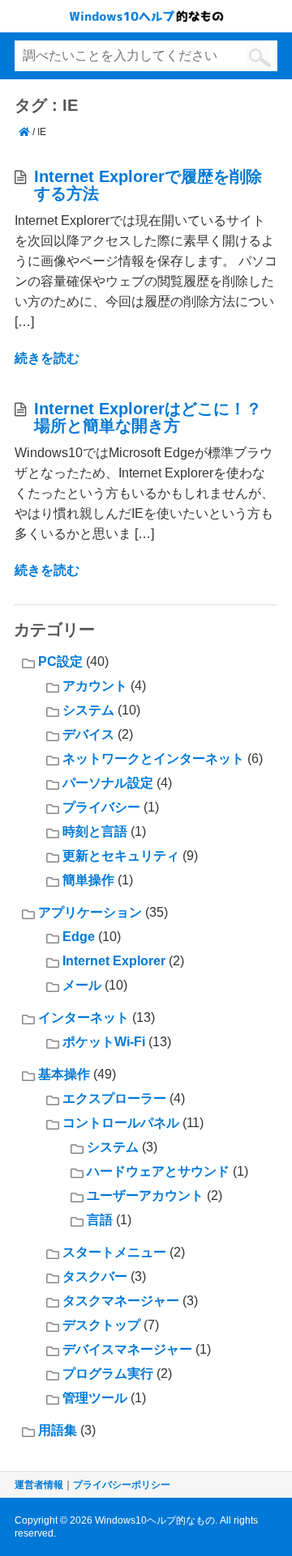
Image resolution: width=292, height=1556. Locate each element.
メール (81, 985)
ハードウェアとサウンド (158, 1171)
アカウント (94, 686)
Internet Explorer (113, 961)
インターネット (83, 1017)
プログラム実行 (107, 1373)
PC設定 (60, 661)
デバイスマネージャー (127, 1349)
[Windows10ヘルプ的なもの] (24, 132)
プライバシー (101, 807)
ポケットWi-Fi (103, 1042)
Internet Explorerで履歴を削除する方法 (148, 184)
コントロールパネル (120, 1123)
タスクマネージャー (120, 1301)
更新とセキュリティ (120, 856)
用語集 (57, 1430)
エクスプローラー (114, 1098)
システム (88, 710)
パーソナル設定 (107, 783)
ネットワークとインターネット (153, 758)
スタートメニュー (114, 1252)
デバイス (88, 734)
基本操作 (64, 1074)
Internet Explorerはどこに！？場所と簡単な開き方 (148, 417)
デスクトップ (101, 1325)
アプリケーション (90, 912)
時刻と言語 (94, 831)
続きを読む (47, 358)
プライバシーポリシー (121, 1484)
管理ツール (94, 1398)
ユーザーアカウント (145, 1195)
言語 (100, 1220)
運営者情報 (39, 1484)
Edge (78, 936)
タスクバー (94, 1276)
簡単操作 (88, 880)
